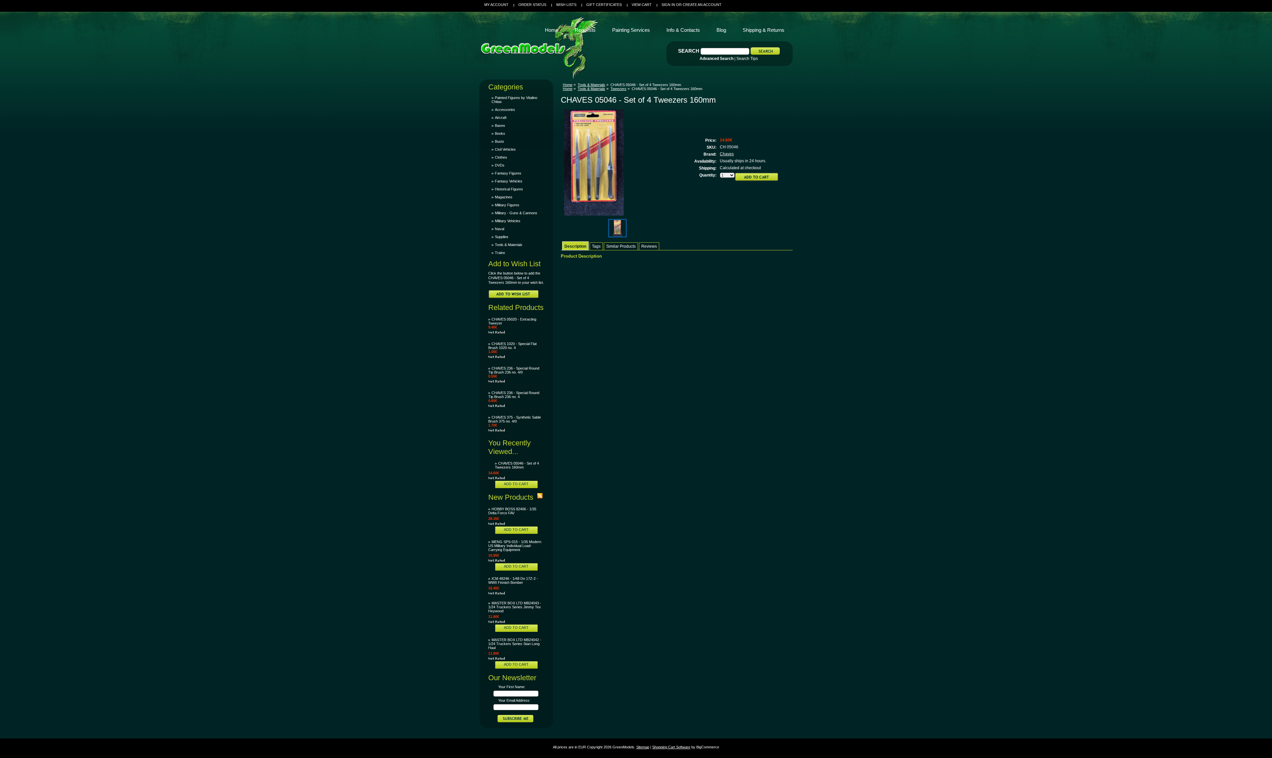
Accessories (505, 110)
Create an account (702, 5)
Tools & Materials (508, 245)
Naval (499, 229)
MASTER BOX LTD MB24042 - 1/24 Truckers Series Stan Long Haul (514, 644)
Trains (500, 253)
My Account (496, 5)
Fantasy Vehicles (508, 181)
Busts (499, 141)
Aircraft (500, 118)
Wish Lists (566, 5)
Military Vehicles (507, 221)
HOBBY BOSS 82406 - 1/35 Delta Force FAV (512, 511)
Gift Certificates (604, 5)
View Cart (642, 5)
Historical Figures (509, 189)
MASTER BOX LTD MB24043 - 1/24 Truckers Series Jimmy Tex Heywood (514, 607)
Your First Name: (511, 687)
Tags (596, 246)
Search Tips (747, 59)
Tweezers (618, 89)
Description (575, 246)
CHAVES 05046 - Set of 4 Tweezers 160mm (517, 465)
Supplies (501, 237)
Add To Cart (516, 484)
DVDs (499, 165)
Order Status (532, 5)
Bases (500, 125)
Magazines (503, 197)
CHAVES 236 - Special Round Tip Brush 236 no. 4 (513, 395)
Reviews (649, 246)
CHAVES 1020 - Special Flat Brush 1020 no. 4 (512, 346)
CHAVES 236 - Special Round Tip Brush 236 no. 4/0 (513, 370)
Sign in (668, 5)
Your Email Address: (514, 700)
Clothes (501, 157)
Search (688, 51)
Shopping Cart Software (671, 747)
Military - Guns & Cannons (516, 213)
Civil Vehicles (505, 149)
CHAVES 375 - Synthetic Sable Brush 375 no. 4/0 (514, 419)
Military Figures (507, 205)
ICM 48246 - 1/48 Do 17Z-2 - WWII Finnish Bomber (513, 580)
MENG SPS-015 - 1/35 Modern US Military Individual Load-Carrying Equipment (514, 546)
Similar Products (621, 246)
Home (567, 85)
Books (500, 133)
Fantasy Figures (508, 173)
